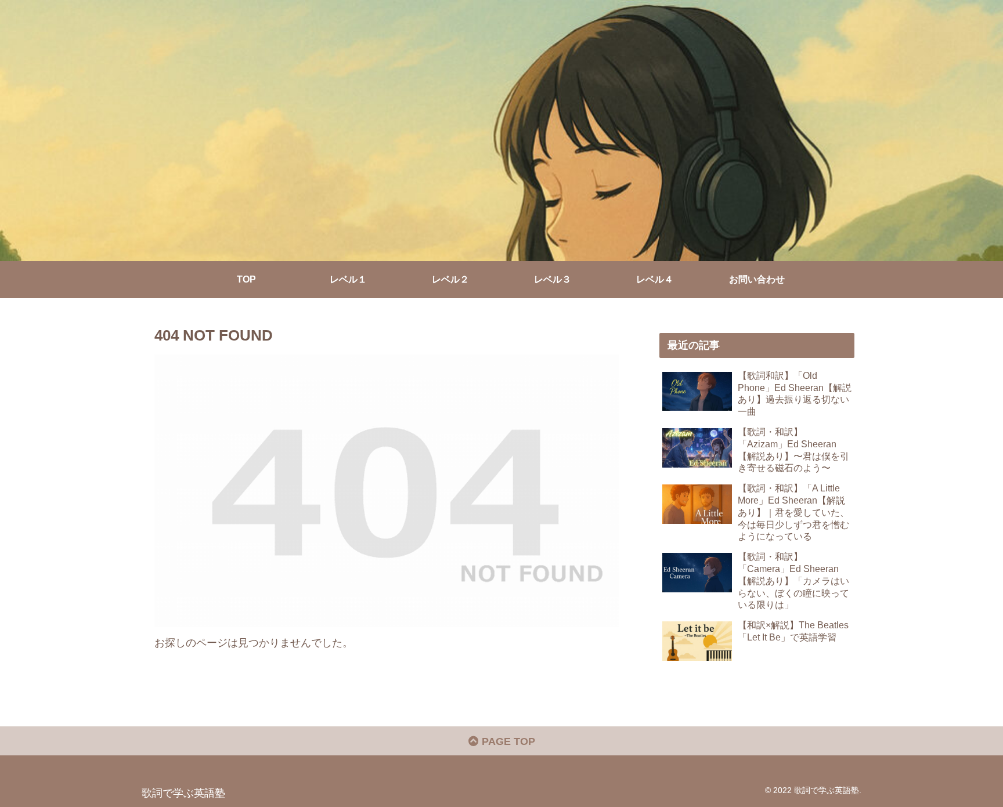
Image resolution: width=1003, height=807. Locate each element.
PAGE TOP (507, 741)
